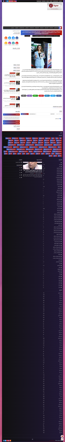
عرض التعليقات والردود (24, 114)
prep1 (14, 153)
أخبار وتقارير (10, 142)
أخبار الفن (27, 27)
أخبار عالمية (40, 142)
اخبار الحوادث (22, 138)
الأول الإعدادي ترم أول (38, 144)
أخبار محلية (46, 27)
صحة (27, 153)
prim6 (50, 155)
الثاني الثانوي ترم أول (29, 149)
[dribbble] (11, 1)
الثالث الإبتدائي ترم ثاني (42, 147)
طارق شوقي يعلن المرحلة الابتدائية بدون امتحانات (9, 98)
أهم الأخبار (51, 27)
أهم (52, 153)
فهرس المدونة (39, 1)
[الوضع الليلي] (62, 436)
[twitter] (7, 1)
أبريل (52, 300)
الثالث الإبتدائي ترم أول (52, 147)
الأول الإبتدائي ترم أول (57, 144)
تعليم (42, 153)
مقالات (19, 153)
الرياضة (30, 151)
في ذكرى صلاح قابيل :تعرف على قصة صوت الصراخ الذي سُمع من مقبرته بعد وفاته (9, 75)
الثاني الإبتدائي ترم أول (7, 147)
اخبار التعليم (41, 138)
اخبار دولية (58, 142)
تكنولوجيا (16, 27)
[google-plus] (12, 1)
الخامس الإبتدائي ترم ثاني (56, 151)
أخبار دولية (41, 27)
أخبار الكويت (29, 140)
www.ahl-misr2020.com (38, 173)
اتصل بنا (51, 1)
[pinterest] (14, 1)
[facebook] (6, 1)
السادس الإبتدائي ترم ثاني (13, 151)
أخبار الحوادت (35, 138)
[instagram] (16, 1)
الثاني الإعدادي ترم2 (38, 149)
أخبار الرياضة (37, 27)
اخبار (52, 138)
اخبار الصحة (46, 140)
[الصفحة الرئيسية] (60, 27)
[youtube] (7, 440)
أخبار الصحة (52, 140)
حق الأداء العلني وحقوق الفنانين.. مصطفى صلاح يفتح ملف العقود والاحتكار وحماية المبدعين (33, 171)
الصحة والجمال (22, 27)
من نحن (48, 1)
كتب (23, 153)
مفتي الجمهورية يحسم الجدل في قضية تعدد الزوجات (9, 83)
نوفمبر (52, 310)
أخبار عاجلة (46, 142)
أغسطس (52, 293)
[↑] (32, 439)
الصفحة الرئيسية (42, 35)
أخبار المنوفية (22, 140)
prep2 (10, 153)
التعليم (59, 147)
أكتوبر (52, 311)
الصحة (5, 151)
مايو (52, 298)
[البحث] (4, 1)
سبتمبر (52, 313)
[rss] (9, 1)
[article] (31, 101)
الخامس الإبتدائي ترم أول (10, 149)
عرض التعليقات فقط (32, 114)
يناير (52, 306)
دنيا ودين (12, 27)
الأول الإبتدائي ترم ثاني (48, 144)
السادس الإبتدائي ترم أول (23, 151)
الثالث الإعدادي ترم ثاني (23, 147)
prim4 (59, 155)
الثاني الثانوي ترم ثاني (20, 149)
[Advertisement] (32, 19)
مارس (52, 302)
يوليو (52, 294)
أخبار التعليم (56, 27)
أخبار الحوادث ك (14, 138)
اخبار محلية (16, 142)
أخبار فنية (28, 142)
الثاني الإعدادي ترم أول (47, 149)
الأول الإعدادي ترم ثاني (29, 144)
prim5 (55, 155)
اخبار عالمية (34, 142)
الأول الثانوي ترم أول (20, 144)
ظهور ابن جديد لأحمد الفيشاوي (10, 105)
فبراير (52, 304)
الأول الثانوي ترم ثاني (12, 144)
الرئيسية (60, 1)
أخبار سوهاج (52, 142)
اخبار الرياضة (58, 140)
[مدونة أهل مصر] (54, 6)
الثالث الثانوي (16, 147)
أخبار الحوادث (32, 27)
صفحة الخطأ (43, 1)
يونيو (52, 296)
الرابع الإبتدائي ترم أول (47, 151)
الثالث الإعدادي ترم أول (33, 147)
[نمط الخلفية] (62, 439)
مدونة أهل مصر (51, 440)
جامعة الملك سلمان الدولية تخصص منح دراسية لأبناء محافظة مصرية (9, 90)
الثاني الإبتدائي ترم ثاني (56, 149)
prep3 (5, 153)
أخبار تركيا (16, 140)
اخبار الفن (35, 140)
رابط (20, 167)
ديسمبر (52, 308)
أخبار (56, 138)
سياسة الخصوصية (55, 1)
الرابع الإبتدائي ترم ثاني (37, 151)
